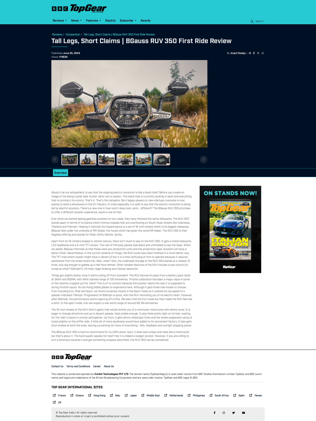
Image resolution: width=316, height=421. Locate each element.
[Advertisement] (236, 111)
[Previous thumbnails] (55, 159)
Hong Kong (99, 395)
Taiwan (258, 395)
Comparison (73, 34)
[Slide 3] (106, 159)
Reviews (57, 34)
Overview (60, 172)
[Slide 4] (125, 159)
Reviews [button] (59, 20)
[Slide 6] (162, 159)
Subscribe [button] (127, 20)
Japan (133, 395)
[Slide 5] (143, 159)
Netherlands (176, 395)
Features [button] (92, 20)
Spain (241, 395)
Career (97, 366)
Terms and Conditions (78, 366)
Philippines (199, 395)
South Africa (222, 395)
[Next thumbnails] (203, 159)
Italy (117, 395)
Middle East (153, 395)
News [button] (75, 20)
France (62, 395)
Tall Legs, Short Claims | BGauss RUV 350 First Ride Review (119, 34)
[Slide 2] (88, 159)
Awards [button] (145, 20)
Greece (80, 395)
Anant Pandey (238, 52)
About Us (109, 366)
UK (59, 402)
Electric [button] (110, 20)
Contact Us (57, 366)
